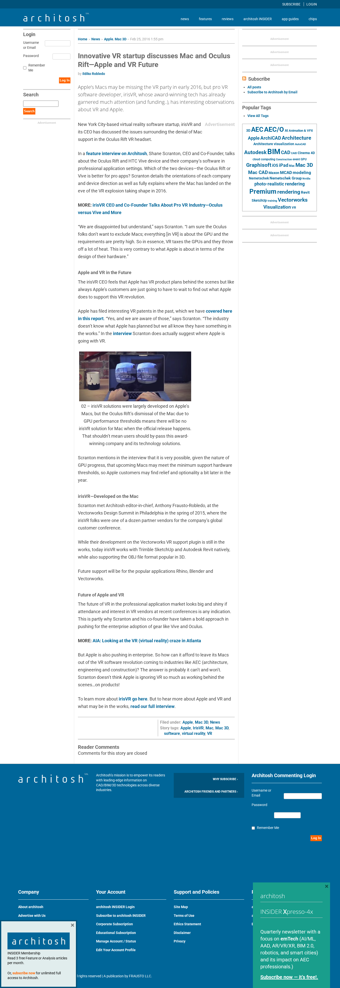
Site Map (181, 907)
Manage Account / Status (116, 941)
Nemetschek (259, 178)
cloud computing (264, 159)
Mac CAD (258, 172)
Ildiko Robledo (93, 74)
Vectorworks (293, 200)
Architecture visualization (273, 144)
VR (209, 733)
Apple (108, 39)
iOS (275, 165)
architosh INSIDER (257, 19)
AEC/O (274, 129)
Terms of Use (184, 916)
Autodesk (255, 152)
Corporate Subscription (114, 924)
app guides (290, 19)
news (185, 19)
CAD (285, 152)
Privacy (179, 941)
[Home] (56, 20)
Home (82, 39)
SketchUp (259, 200)
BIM (273, 151)
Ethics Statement (187, 924)
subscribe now (23, 973)
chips (313, 19)
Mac (209, 728)
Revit (305, 192)
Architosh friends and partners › (211, 791)
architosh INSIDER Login (115, 907)
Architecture (296, 138)
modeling (302, 172)
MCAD (286, 172)
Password (30, 56)
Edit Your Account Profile (116, 950)
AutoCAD (300, 144)
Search (29, 111)
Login (311, 4)
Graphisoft (258, 165)
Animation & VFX (301, 130)
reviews (227, 19)
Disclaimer (182, 933)
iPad (283, 165)
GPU (304, 159)
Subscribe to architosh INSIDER (121, 916)
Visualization (277, 207)
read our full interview (152, 706)
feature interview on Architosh (116, 153)
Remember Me (36, 67)
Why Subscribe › (225, 779)
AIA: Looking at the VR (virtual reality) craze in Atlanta (147, 640)
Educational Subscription (116, 933)
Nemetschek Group (286, 178)
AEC (257, 129)
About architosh (30, 907)
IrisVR (198, 728)
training (272, 200)
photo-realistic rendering (279, 183)
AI (286, 130)
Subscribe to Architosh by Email (272, 92)
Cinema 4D (306, 153)
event (296, 159)
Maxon (274, 173)
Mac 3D (120, 39)
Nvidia (306, 178)
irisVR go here (133, 698)
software (172, 733)
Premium (263, 191)
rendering (288, 192)
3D (248, 130)
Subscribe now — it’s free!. (289, 977)
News (95, 39)
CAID (294, 153)
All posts (254, 87)
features (205, 19)
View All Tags (258, 116)
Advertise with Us (32, 916)
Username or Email (30, 45)
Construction (284, 159)
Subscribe (291, 4)
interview (122, 333)
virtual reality (193, 733)
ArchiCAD (270, 138)
